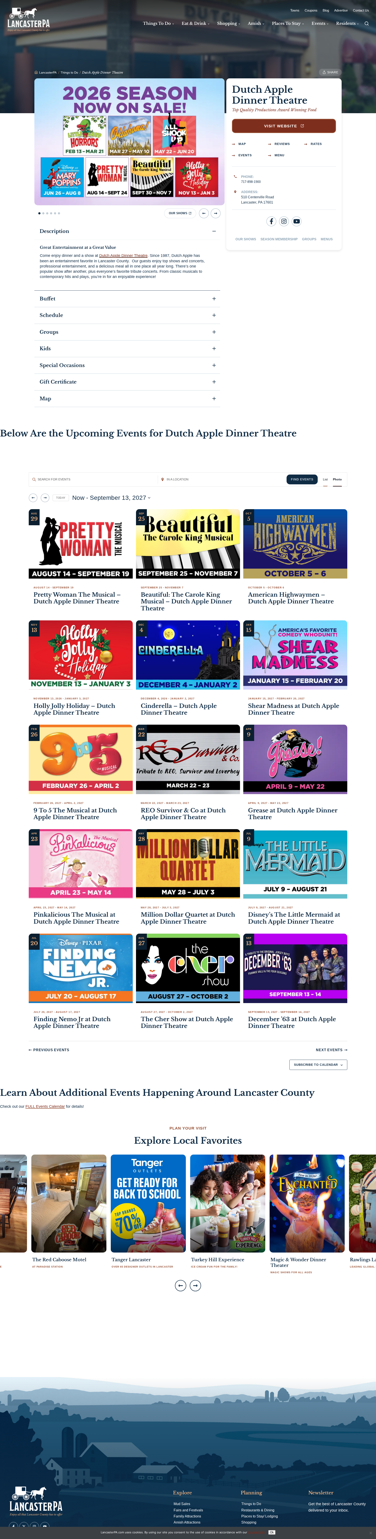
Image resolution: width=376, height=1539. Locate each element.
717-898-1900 (251, 182)
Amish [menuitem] (254, 23)
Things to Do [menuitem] (157, 23)
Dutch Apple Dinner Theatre (123, 255)
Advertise (341, 10)
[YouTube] (297, 221)
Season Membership (279, 239)
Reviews (282, 144)
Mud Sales (182, 1504)
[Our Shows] (129, 141)
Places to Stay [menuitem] (286, 23)
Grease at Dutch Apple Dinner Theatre (292, 814)
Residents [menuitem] (346, 23)
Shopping (248, 1522)
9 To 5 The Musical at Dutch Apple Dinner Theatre (75, 814)
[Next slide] (216, 213)
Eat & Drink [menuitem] (194, 23)
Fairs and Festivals (188, 1510)
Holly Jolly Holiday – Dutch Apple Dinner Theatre (74, 709)
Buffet (47, 299)
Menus (327, 239)
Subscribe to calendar (316, 1064)
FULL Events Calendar (45, 1106)
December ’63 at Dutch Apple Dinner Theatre (292, 1022)
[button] (39, 213)
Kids (45, 349)
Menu (279, 155)
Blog (326, 10)
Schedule (51, 315)
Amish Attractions (187, 1522)
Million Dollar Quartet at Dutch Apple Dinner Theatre (188, 918)
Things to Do (251, 1504)
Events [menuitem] (318, 23)
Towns (294, 10)
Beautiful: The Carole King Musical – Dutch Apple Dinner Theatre (186, 601)
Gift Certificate (58, 382)
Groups (309, 239)
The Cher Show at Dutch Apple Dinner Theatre (187, 1022)
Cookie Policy (257, 1532)
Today (60, 497)
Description (54, 231)
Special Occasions (62, 365)
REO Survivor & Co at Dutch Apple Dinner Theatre (183, 814)
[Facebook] (271, 221)
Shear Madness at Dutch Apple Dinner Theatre (293, 709)
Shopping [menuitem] (227, 23)
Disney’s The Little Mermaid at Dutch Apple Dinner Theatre (294, 918)
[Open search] (366, 23)
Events (244, 155)
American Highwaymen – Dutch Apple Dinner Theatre (291, 598)
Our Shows (245, 239)
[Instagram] (284, 221)
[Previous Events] (33, 497)
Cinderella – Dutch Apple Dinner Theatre (179, 709)
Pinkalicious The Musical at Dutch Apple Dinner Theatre (76, 918)
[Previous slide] (204, 213)
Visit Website (281, 126)
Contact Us (361, 10)
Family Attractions (187, 1516)
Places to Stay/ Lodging (259, 1516)
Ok (272, 1532)
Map (241, 144)
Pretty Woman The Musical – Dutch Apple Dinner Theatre (77, 598)
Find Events (302, 479)
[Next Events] (45, 497)
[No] (370, 1533)
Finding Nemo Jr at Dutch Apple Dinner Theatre (72, 1022)
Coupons (311, 10)
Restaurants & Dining (257, 1510)
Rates (316, 144)
